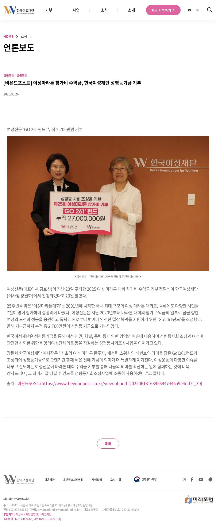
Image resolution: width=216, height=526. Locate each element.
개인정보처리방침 (73, 480)
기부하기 (161, 10)
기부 (48, 10)
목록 (108, 443)
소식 (104, 10)
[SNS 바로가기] (210, 479)
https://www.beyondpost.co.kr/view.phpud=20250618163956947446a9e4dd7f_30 (121, 383)
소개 (131, 10)
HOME (8, 36)
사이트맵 (97, 480)
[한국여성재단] (18, 10)
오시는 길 (115, 480)
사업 (76, 10)
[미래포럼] (199, 499)
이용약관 (50, 480)
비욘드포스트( (29, 383)
